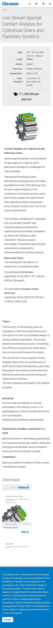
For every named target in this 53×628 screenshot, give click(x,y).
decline (42, 606)
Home (4, 10)
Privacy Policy (24, 606)
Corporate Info (15, 613)
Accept (7, 619)
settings (34, 609)
